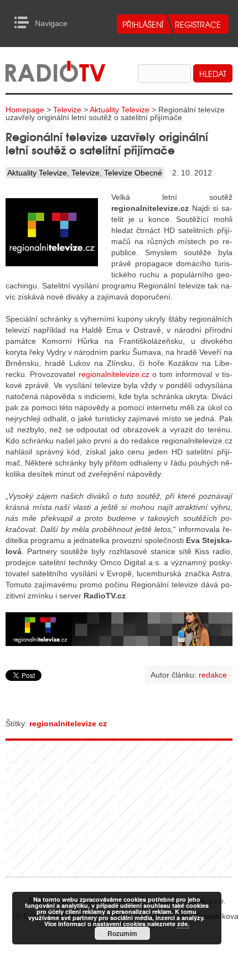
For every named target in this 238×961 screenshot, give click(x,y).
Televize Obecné (133, 172)
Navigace (24, 23)
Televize (67, 109)
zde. (183, 923)
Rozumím (122, 933)
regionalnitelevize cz (68, 723)
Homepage (25, 109)
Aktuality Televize (119, 109)
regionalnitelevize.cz (114, 374)
